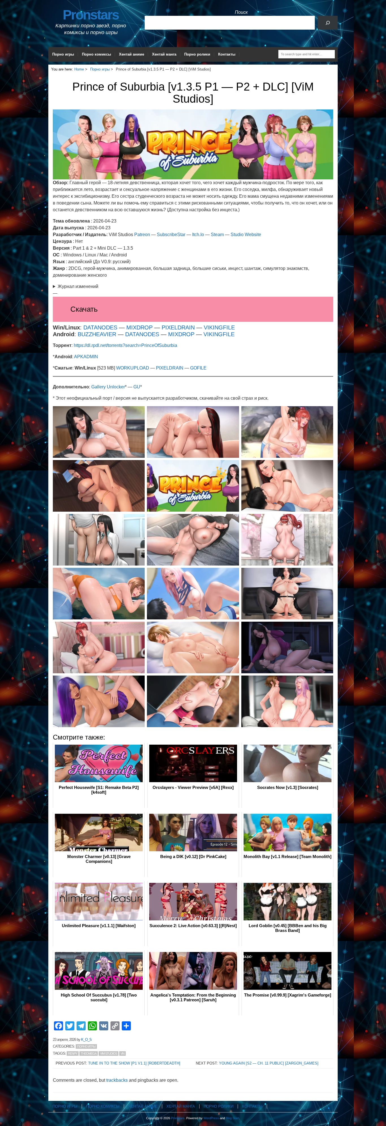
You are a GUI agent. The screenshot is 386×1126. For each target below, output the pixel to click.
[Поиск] (328, 23)
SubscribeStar (171, 234)
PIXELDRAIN (179, 327)
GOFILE (198, 368)
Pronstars (91, 14)
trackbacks (117, 1080)
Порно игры (63, 54)
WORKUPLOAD (133, 368)
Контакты (226, 54)
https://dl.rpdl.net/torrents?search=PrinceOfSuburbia (125, 345)
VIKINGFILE (219, 327)
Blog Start (232, 1118)
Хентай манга (164, 54)
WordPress (211, 1118)
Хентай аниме (131, 54)
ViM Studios (108, 1053)
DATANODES (100, 327)
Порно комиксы (96, 54)
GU (136, 386)
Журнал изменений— (75, 290)
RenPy (72, 1053)
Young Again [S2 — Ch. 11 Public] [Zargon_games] (268, 1063)
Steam (217, 234)
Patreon (142, 234)
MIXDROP (139, 327)
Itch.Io (198, 234)
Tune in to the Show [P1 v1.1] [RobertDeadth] (134, 1063)
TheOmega (88, 1053)
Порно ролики (197, 54)
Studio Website (246, 234)
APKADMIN (86, 356)
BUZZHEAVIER (97, 334)
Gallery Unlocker (108, 386)
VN (122, 1053)
